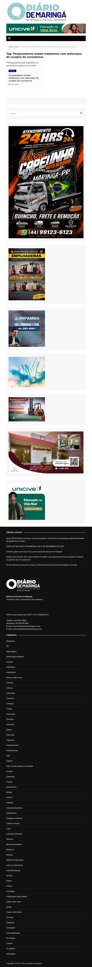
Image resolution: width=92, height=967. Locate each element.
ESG (8, 756)
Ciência (9, 688)
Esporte (9, 761)
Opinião (9, 876)
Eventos (9, 771)
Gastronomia (11, 787)
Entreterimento (12, 750)
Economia (10, 724)
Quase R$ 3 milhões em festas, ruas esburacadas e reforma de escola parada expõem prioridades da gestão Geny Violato (45, 539)
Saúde (9, 907)
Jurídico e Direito (13, 823)
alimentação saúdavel (15, 657)
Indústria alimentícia (14, 808)
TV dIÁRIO (10, 949)
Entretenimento (12, 745)
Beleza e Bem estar (14, 678)
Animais (9, 662)
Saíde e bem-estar (13, 902)
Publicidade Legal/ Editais (16, 897)
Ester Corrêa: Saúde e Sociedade (19, 766)
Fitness (9, 782)
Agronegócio (11, 651)
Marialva (9, 839)
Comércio (10, 698)
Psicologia (10, 891)
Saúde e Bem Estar (14, 912)
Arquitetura (10, 667)
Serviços (9, 917)
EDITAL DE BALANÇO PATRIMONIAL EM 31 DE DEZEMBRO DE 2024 (35, 546)
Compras (10, 704)
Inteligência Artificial (14, 818)
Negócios (10, 850)
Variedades (10, 954)
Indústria (9, 803)
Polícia (9, 881)
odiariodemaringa (13, 870)
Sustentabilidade (13, 933)
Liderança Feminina (14, 834)
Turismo (9, 943)
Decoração (10, 714)
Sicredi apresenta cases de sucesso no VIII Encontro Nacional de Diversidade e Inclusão (41, 565)
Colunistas (10, 693)
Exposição (10, 777)
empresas (10, 740)
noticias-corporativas (14, 865)
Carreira (9, 683)
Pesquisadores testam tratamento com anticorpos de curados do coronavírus (24, 78)
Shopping (10, 923)
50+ (7, 646)
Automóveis (11, 672)
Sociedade (10, 928)
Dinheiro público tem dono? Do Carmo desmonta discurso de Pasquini (34, 552)
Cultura (9, 709)
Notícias (12, 71)
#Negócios (10, 641)
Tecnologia (10, 938)
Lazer (8, 829)
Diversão (9, 719)
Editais (9, 730)
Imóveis (9, 797)
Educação (10, 735)
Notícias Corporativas (14, 860)
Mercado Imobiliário (14, 844)
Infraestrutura (11, 813)
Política (9, 886)
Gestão (9, 792)
